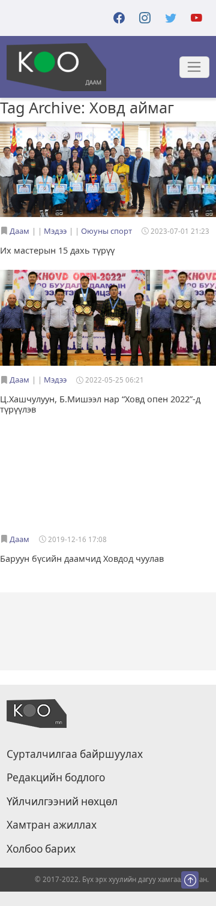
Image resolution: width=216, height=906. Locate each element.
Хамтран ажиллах (52, 825)
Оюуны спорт (106, 230)
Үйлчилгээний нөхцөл (62, 801)
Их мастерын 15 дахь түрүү (57, 250)
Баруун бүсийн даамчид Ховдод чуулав (82, 558)
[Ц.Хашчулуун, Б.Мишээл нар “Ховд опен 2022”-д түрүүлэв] (75, 319)
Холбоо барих (41, 849)
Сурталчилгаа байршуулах (75, 754)
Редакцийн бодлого (56, 777)
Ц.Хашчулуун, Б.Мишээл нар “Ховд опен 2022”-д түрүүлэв (100, 404)
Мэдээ (55, 230)
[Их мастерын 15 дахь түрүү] (75, 170)
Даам (19, 230)
